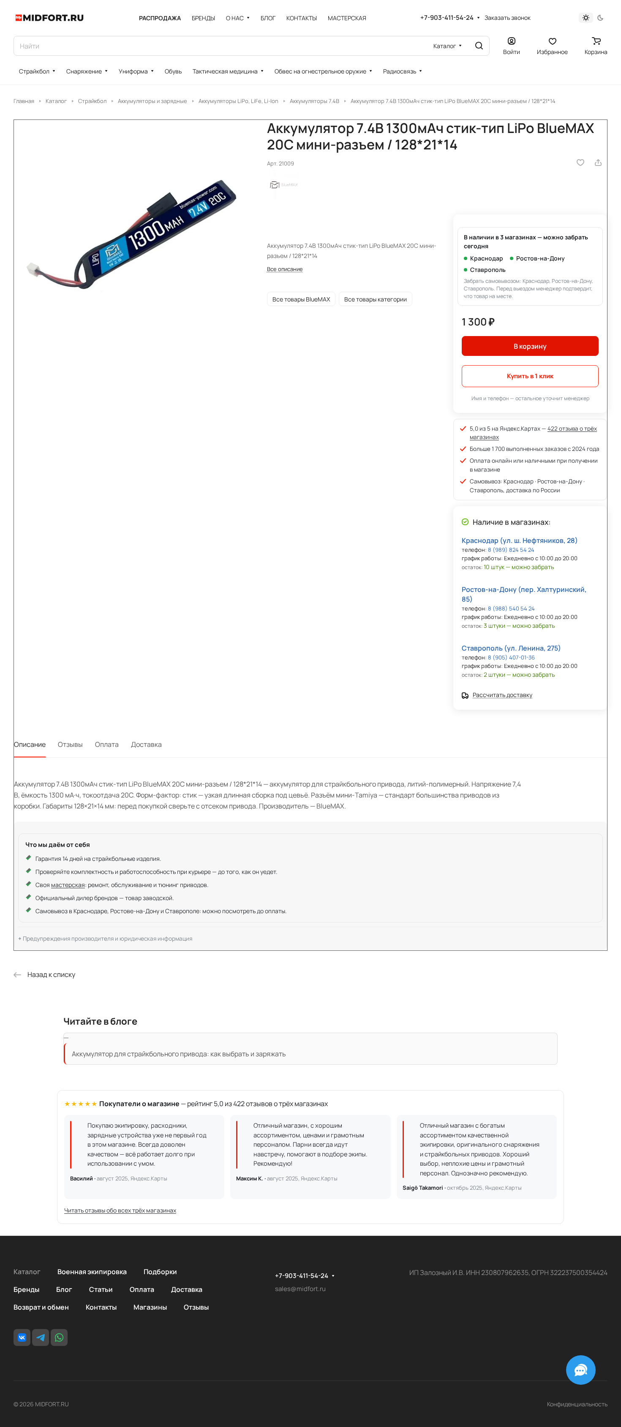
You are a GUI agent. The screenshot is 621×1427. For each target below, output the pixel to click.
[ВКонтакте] (22, 1337)
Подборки (160, 1271)
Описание (30, 744)
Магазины (150, 1307)
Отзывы (70, 744)
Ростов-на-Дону (540, 258)
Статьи (101, 1289)
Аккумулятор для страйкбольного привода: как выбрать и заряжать (179, 1053)
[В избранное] (580, 162)
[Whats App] (59, 1337)
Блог (64, 1289)
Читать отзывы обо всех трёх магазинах (120, 1210)
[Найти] (479, 46)
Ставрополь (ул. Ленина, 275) (511, 648)
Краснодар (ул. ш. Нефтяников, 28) (520, 540)
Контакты (101, 1307)
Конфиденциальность (577, 1404)
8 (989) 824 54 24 (511, 549)
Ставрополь (488, 270)
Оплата (107, 744)
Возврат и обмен (41, 1307)
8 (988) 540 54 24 (511, 608)
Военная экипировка (92, 1271)
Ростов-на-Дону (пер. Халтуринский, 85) (524, 594)
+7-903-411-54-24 (447, 18)
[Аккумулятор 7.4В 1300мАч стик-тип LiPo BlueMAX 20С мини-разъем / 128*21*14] (132, 237)
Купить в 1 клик (530, 376)
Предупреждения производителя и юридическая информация (107, 938)
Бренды (26, 1289)
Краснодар (486, 258)
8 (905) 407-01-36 (511, 657)
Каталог (27, 1271)
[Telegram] (40, 1337)
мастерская (68, 885)
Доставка (146, 744)
